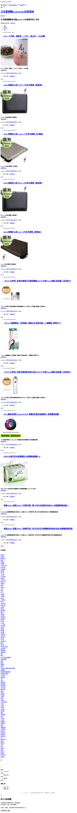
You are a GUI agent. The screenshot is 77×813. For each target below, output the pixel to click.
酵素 (2, 643)
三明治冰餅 (4, 565)
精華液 (2, 743)
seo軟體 (3, 675)
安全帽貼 (3, 569)
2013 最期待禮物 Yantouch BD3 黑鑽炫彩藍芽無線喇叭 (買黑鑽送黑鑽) (31, 414)
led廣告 (2, 705)
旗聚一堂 (3, 582)
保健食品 (3, 634)
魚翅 (2, 601)
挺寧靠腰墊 (4, 659)
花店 (2, 680)
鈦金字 (2, 707)
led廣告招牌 (4, 702)
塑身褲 (2, 753)
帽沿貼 (2, 556)
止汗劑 (2, 574)
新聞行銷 (3, 739)
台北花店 (3, 687)
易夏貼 (2, 571)
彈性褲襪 (3, 714)
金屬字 (2, 700)
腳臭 (2, 560)
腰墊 (2, 663)
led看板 (2, 709)
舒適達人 (3, 734)
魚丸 (2, 592)
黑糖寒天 (3, 670)
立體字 (2, 696)
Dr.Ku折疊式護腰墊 (6, 657)
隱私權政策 (47, 792)
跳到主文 (3, 15)
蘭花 (2, 655)
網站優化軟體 (4, 673)
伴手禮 (2, 587)
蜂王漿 (2, 637)
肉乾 (2, 591)
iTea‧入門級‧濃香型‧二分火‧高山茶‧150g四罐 (24, 36)
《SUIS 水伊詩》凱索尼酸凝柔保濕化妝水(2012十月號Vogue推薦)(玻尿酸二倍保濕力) (37, 372)
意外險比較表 (4, 646)
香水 (2, 746)
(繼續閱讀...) (4, 70)
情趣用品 (3, 721)
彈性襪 (2, 711)
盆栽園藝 (3, 652)
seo (1, 737)
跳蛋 (2, 725)
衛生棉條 (3, 732)
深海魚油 (3, 641)
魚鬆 (2, 589)
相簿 (5, 26)
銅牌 (2, 698)
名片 (5, 29)
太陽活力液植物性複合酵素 (8, 668)
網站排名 (3, 677)
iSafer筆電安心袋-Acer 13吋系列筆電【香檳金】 (23, 232)
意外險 (2, 645)
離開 (9, 810)
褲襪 (2, 712)
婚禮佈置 (3, 684)
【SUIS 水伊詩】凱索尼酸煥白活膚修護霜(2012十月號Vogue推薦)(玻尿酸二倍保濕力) (37, 281)
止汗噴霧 (3, 576)
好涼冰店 (3, 567)
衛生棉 (2, 730)
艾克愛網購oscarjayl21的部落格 (17, 11)
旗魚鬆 (2, 583)
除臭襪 (2, 562)
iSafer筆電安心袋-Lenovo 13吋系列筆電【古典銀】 (24, 134)
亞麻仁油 (3, 636)
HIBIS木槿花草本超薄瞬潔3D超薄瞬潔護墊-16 (22, 456)
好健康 (2, 632)
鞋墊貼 (2, 578)
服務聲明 (53, 792)
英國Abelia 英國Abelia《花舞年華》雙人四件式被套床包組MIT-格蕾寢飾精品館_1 (36, 505)
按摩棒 (2, 723)
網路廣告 (12, 76)
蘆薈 (2, 741)
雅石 (2, 654)
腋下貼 (2, 573)
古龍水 (2, 748)
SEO (2, 678)
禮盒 (2, 585)
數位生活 (13, 23)
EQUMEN (3, 755)
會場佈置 (3, 685)
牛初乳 (2, 639)
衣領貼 (2, 555)
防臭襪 (2, 564)
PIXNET (27, 792)
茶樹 (2, 744)
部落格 (5, 28)
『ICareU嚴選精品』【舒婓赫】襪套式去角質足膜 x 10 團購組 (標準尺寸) (32, 323)
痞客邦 (12, 73)
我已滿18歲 (3, 810)
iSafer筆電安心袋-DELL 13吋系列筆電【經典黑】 (23, 183)
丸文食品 (3, 580)
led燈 (2, 703)
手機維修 (3, 729)
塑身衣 (2, 752)
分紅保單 (3, 648)
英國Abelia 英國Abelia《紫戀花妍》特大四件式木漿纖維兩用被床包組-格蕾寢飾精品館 (38, 529)
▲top (2, 78)
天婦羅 (2, 594)
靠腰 (2, 661)
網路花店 (3, 682)
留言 (15, 73)
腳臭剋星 (3, 558)
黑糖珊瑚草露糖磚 (5, 672)
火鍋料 (2, 596)
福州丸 (2, 598)
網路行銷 (3, 736)
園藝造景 (3, 650)
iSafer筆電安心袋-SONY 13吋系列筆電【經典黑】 (23, 85)
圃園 (2, 750)
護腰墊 (2, 664)
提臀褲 (2, 757)
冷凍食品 (3, 600)
